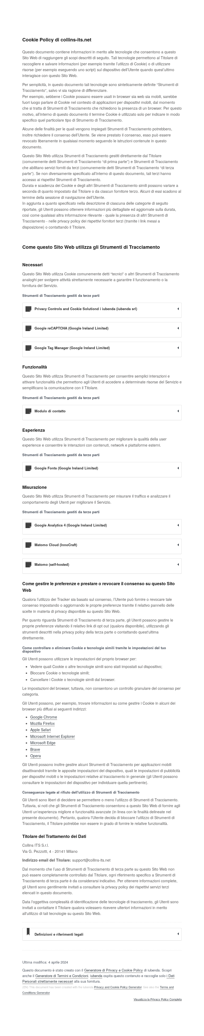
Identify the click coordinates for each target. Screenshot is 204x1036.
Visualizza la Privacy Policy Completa (158, 999)
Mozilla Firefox (42, 723)
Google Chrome (43, 717)
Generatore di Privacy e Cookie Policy (113, 970)
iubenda (96, 975)
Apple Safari (40, 729)
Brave (35, 749)
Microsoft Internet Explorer (52, 736)
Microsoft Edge (43, 742)
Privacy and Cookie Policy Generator (118, 987)
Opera (35, 755)
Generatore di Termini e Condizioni (61, 975)
